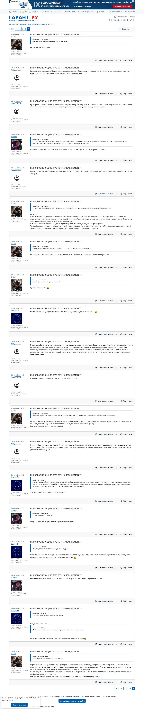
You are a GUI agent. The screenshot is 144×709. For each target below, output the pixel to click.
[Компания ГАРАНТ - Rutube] (130, 20)
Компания (71, 11)
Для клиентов (117, 11)
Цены (47, 11)
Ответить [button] (125, 29)
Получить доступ (19, 705)
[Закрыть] (38, 697)
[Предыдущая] (17, 29)
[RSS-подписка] (133, 20)
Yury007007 (16, 70)
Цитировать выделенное (107, 60)
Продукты (35, 11)
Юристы (51, 24)
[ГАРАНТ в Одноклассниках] (127, 20)
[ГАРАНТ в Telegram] (121, 20)
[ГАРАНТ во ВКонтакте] (115, 20)
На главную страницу (17, 24)
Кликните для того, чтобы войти (72, 701)
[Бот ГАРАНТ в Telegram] (124, 20)
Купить (14, 11)
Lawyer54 (15, 310)
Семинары (58, 11)
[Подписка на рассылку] (109, 20)
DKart (13, 36)
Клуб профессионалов (36, 24)
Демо (24, 11)
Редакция (131, 11)
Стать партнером (87, 11)
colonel (14, 136)
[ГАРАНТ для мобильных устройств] (112, 20)
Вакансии (103, 11)
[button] (133, 29)
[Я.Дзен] (118, 20)
